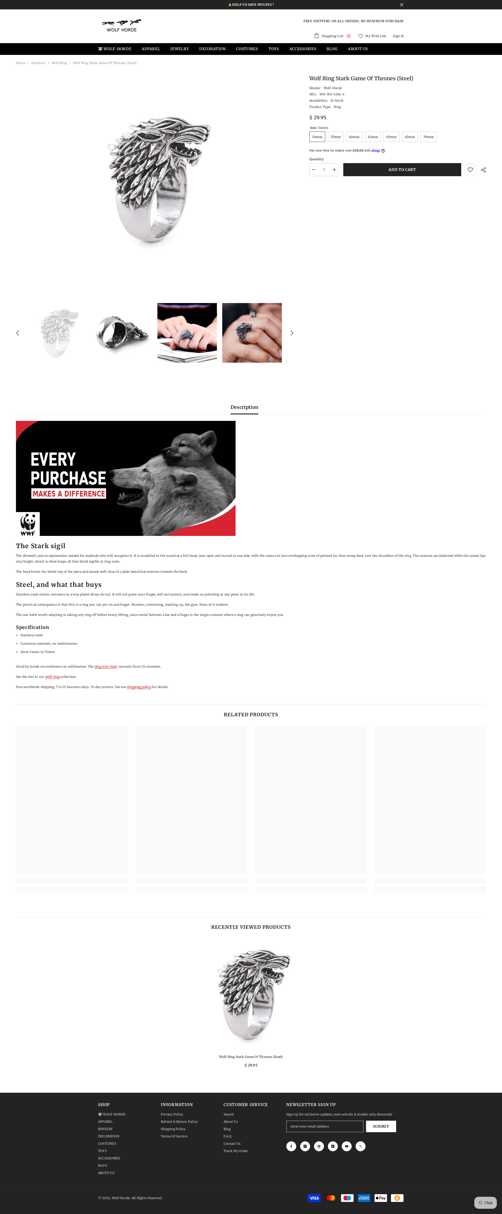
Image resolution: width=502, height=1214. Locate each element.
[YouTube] (347, 1146)
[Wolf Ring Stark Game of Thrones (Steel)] (251, 994)
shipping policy (139, 687)
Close (402, 5)
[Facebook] (291, 1146)
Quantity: (316, 159)
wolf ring (52, 677)
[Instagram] (305, 1146)
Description (245, 407)
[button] (17, 333)
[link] (72, 881)
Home (20, 63)
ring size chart (106, 666)
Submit (381, 1126)
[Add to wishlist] (470, 169)
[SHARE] (481, 170)
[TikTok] (333, 1146)
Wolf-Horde (333, 88)
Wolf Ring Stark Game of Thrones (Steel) (251, 1057)
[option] (155, 179)
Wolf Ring (59, 63)
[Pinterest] (319, 1146)
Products (38, 63)
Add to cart (401, 169)
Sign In (398, 36)
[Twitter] (361, 1146)
